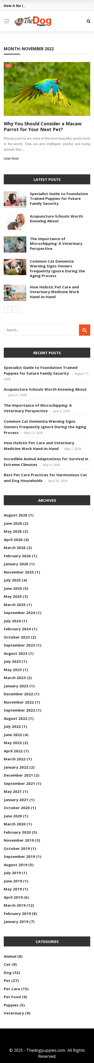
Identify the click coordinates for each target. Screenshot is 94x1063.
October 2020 (17, 807)
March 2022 (15, 758)
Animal (10, 956)
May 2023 (13, 669)
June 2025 (13, 588)
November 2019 (19, 840)
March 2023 (15, 677)
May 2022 (13, 742)
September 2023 (19, 645)
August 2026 (15, 514)
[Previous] (7, 309)
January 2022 (16, 767)
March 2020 (15, 823)
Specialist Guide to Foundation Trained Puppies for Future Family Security (59, 198)
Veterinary (14, 1012)
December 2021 (18, 775)
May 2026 (13, 531)
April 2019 (13, 897)
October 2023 (17, 637)
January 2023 (16, 685)
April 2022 (13, 750)
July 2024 (12, 620)
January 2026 (16, 563)
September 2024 (19, 612)
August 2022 (15, 718)
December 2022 (18, 693)
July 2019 (12, 872)
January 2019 (16, 921)
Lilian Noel (11, 158)
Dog (8, 972)
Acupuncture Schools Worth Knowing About (56, 219)
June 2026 (13, 523)
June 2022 (13, 734)
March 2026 (15, 547)
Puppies (11, 1004)
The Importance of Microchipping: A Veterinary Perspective (56, 243)
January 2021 (16, 799)
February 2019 (17, 913)
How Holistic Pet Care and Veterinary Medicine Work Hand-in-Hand (54, 291)
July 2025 (12, 580)
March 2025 (15, 604)
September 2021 (19, 783)
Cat (7, 964)
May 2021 (13, 791)
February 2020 (17, 832)
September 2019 (19, 856)
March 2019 (15, 905)
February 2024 (17, 628)
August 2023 (15, 653)
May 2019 (13, 888)
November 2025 (19, 572)
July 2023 (12, 661)
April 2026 (13, 539)
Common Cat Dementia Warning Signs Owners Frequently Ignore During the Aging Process (57, 268)
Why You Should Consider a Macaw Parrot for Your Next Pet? (42, 126)
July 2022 (12, 726)
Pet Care (12, 988)
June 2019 (13, 880)
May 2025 (13, 596)
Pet (8, 66)
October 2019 (17, 848)
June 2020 (13, 815)
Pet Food (12, 996)
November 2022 (19, 702)
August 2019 (15, 864)
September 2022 (19, 710)
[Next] (16, 309)
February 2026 (17, 555)
